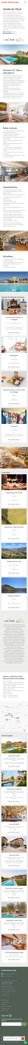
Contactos (4, 1010)
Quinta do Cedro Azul (8, 989)
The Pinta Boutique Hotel (9, 980)
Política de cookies (16, 1035)
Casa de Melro (5, 993)
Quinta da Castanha (7, 987)
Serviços (4, 1004)
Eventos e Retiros (7, 1006)
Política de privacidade (6, 1035)
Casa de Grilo (5, 995)
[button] (22, 1038)
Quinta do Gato (6, 985)
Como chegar (5, 1008)
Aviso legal (23, 1035)
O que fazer (5, 1002)
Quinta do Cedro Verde (8, 991)
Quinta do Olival (7, 982)
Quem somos (5, 1000)
